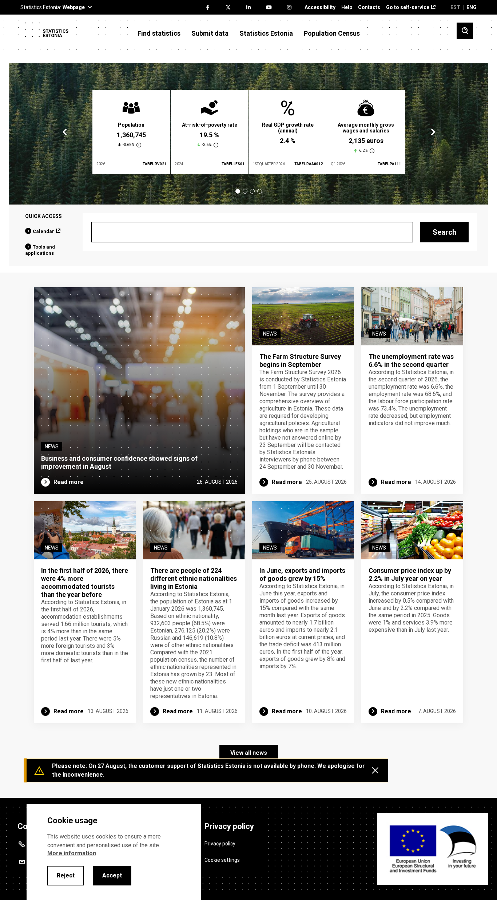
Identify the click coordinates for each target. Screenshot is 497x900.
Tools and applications (40, 250)
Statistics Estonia (266, 33)
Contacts (369, 7)
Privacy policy (219, 844)
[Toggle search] (465, 31)
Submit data (209, 33)
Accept (112, 875)
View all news (248, 752)
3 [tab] (252, 191)
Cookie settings (222, 860)
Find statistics (159, 33)
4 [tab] (259, 191)
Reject (66, 875)
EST (455, 7)
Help (346, 7)
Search (444, 232)
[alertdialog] (114, 852)
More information (71, 853)
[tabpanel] (131, 132)
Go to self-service (407, 7)
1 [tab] (237, 191)
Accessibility (320, 7)
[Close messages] (375, 770)
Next (432, 132)
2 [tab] (245, 191)
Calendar (43, 231)
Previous (64, 132)
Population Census (332, 33)
